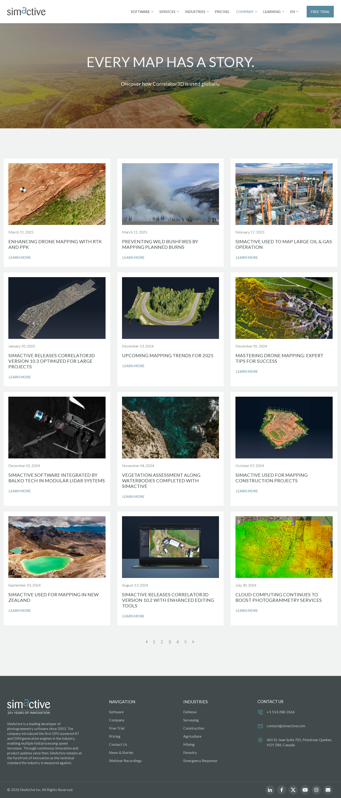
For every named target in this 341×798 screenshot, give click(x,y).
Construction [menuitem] (193, 728)
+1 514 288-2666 (281, 712)
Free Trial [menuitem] (116, 728)
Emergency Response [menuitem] (200, 760)
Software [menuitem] (116, 712)
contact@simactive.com (286, 725)
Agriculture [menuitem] (192, 736)
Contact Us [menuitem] (118, 744)
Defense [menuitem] (189, 712)
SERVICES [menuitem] (167, 12)
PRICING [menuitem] (222, 12)
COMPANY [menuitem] (245, 12)
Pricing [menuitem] (114, 736)
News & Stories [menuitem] (121, 752)
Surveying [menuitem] (191, 720)
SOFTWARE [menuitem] (140, 12)
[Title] (26, 11)
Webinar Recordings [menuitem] (125, 760)
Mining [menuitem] (189, 744)
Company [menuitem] (116, 720)
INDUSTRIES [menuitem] (195, 12)
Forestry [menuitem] (190, 752)
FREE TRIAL (320, 12)
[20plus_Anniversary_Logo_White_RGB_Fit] (28, 706)
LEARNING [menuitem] (271, 12)
